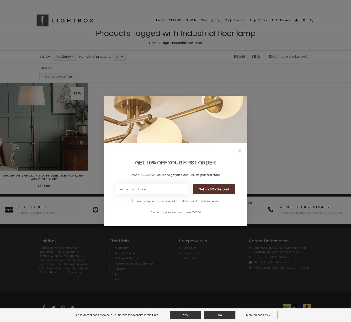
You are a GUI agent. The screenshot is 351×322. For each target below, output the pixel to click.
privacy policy (209, 201)
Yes (185, 315)
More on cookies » (258, 315)
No (220, 315)
